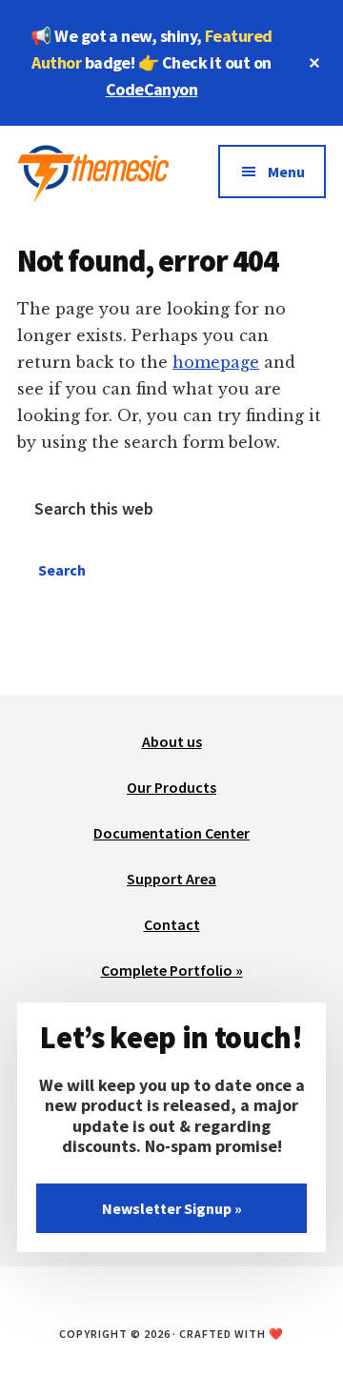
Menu (286, 171)
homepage (215, 362)
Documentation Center (171, 832)
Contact (172, 924)
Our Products (171, 787)
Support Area (171, 878)
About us (172, 741)
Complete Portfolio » (172, 970)
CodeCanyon (152, 89)
